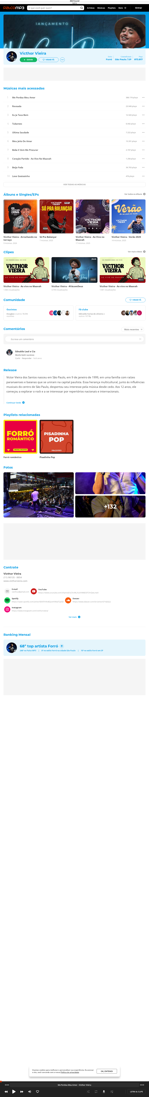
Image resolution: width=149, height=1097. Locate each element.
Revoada (16, 106)
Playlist (112, 1092)
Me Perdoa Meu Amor (23, 97)
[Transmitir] (120, 1092)
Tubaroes (17, 123)
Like (37, 1092)
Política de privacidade (70, 1072)
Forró (53, 646)
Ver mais (73, 617)
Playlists (112, 8)
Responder (27, 358)
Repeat (96, 1092)
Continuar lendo (13, 402)
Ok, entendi (107, 1071)
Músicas (101, 8)
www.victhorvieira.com (15, 581)
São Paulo (120, 59)
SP (129, 59)
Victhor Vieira (33, 53)
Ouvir (30, 60)
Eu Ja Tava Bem (20, 115)
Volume (30, 1092)
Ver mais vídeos (135, 251)
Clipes (8, 252)
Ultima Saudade (20, 132)
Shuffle (88, 1092)
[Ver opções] (62, 59)
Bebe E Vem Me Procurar (25, 150)
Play (14, 1092)
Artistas (90, 8)
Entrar (138, 8)
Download (104, 1092)
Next (22, 1092)
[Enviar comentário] (140, 339)
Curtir (17, 358)
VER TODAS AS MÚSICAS (74, 184)
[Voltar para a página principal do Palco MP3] (14, 8)
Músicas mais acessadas (24, 88)
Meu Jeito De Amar (22, 141)
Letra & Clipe (136, 1091)
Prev (6, 1092)
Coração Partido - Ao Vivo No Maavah (31, 158)
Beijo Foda (17, 167)
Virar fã (50, 60)
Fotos (8, 467)
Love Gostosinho (21, 176)
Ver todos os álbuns (133, 194)
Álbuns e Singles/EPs (21, 195)
